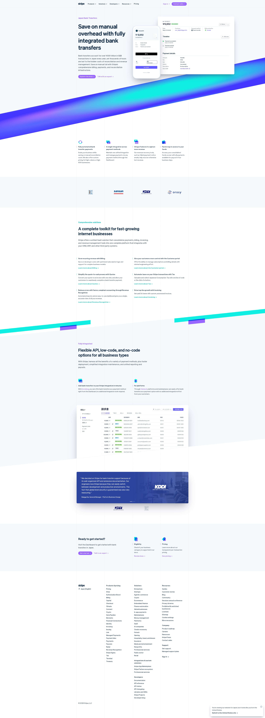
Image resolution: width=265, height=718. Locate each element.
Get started (84, 553)
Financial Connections (114, 621)
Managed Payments (113, 635)
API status (138, 686)
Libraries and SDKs (141, 692)
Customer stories (168, 592)
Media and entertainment (143, 644)
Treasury (109, 661)
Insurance (137, 641)
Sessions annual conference (172, 600)
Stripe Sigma (110, 653)
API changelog (139, 689)
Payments (110, 641)
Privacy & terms (167, 603)
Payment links (111, 638)
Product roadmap (168, 629)
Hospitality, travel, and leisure (144, 638)
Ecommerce (138, 600)
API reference (139, 683)
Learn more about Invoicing (144, 297)
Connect (144, 389)
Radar (108, 647)
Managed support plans (170, 651)
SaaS (136, 624)
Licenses (165, 612)
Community (166, 598)
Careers (165, 631)
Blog (163, 595)
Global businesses (140, 609)
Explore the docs (86, 76)
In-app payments (140, 612)
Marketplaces (139, 615)
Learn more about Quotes (88, 284)
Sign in (165, 4)
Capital (108, 600)
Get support (166, 648)
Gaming (137, 635)
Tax (107, 655)
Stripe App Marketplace (142, 666)
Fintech (136, 632)
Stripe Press (166, 637)
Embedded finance (141, 603)
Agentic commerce (141, 595)
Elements (109, 618)
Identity (109, 624)
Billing (108, 598)
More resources (167, 620)
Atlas (108, 592)
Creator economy (140, 629)
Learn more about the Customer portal (149, 268)
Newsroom (166, 634)
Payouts (109, 644)
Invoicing (85, 389)
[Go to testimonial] (131, 501)
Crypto (108, 612)
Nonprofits (138, 647)
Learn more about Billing (87, 268)
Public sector (139, 653)
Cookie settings (168, 617)
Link (107, 632)
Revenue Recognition (114, 650)
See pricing (166, 556)
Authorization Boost (113, 595)
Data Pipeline (111, 615)
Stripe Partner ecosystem (143, 669)
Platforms (137, 621)
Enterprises (138, 589)
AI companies (139, 626)
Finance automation (141, 606)
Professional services (142, 650)
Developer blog (139, 698)
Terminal (109, 658)
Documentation (139, 680)
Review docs (139, 556)
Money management (141, 618)
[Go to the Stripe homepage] (80, 585)
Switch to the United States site (224, 713)
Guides (164, 589)
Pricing (136, 4)
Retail (136, 655)
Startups (137, 592)
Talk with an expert (104, 76)
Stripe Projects (139, 695)
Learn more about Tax (142, 284)
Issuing (108, 629)
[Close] (261, 707)
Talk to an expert (100, 553)
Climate (109, 606)
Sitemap (165, 614)
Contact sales (178, 4)
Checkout (109, 603)
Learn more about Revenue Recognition (93, 302)
